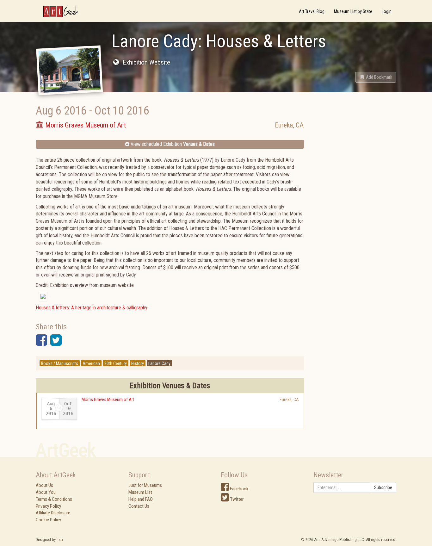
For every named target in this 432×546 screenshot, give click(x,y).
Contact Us (138, 506)
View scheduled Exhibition (172, 144)
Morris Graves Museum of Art (108, 399)
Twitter (236, 499)
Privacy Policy (48, 506)
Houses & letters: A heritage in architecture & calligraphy (91, 308)
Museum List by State (353, 11)
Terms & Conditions (54, 499)
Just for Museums (145, 485)
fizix (60, 539)
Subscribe (383, 487)
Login (387, 11)
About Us (44, 485)
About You (46, 492)
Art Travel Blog (311, 11)
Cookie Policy (48, 520)
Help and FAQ (140, 499)
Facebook (239, 489)
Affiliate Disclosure (53, 513)
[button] (375, 77)
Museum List (140, 492)
